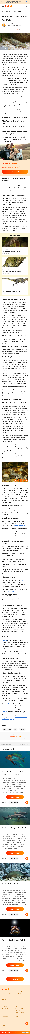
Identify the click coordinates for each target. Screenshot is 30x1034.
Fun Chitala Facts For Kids (11, 884)
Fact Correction (25, 744)
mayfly (24, 580)
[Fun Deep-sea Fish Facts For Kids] (15, 928)
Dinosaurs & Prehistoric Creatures (10, 270)
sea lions (15, 591)
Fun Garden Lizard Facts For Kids (11, 251)
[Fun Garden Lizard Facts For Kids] (15, 242)
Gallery (5, 48)
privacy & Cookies (19, 1021)
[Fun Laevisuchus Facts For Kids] (15, 264)
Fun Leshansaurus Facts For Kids (12, 291)
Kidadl (3, 11)
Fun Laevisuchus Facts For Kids (11, 271)
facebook (4, 1018)
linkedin (4, 1025)
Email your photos (15, 172)
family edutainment (19, 1012)
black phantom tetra (20, 525)
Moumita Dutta (8, 831)
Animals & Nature (6, 250)
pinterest (4, 1021)
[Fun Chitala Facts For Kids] (15, 872)
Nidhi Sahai (7, 775)
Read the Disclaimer (8, 744)
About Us (17, 1006)
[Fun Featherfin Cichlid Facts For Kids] (15, 760)
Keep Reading (16, 797)
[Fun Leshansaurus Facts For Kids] (15, 284)
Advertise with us (6, 1008)
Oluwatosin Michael (18, 23)
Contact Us (4, 1006)
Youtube (4, 1027)
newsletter (17, 1010)
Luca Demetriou (14, 26)
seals (7, 591)
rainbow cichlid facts (11, 112)
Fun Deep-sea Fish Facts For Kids (14, 940)
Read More (26, 1)
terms (16, 1018)
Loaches (4, 640)
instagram (4, 1023)
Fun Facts (8, 11)
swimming (7, 532)
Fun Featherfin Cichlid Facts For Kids (15, 772)
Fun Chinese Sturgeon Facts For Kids (15, 828)
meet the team (19, 1008)
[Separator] (26, 1023)
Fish (15, 729)
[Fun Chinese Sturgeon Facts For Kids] (15, 816)
